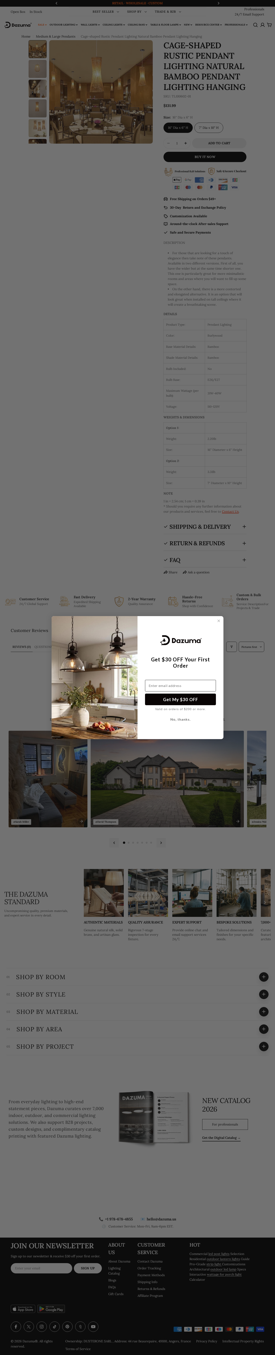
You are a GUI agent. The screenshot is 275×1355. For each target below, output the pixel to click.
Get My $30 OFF (180, 699)
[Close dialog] (218, 620)
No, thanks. (180, 719)
